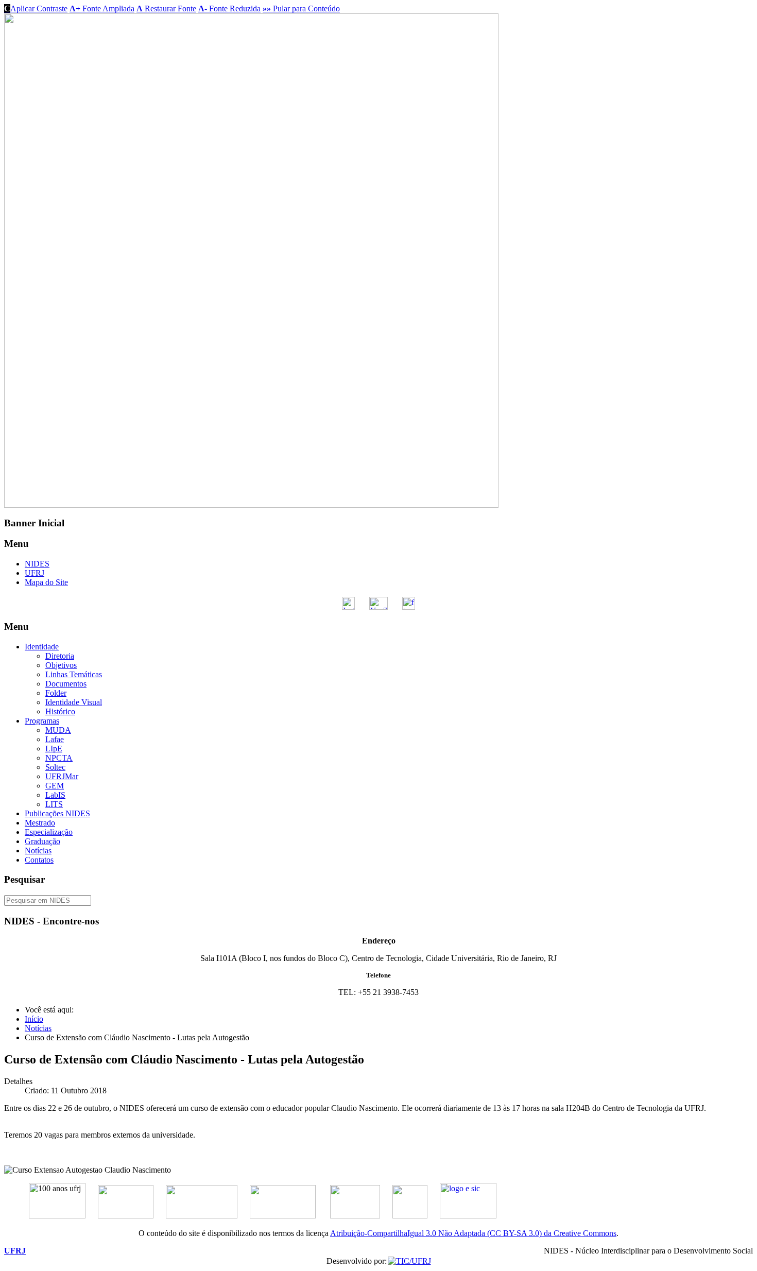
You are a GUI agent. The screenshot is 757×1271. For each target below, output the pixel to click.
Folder (55, 693)
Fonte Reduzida (229, 8)
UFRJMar (61, 776)
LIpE (53, 748)
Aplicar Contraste (35, 8)
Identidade (42, 646)
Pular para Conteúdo (301, 8)
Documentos (66, 683)
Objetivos (61, 665)
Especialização (49, 832)
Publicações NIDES (57, 813)
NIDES (37, 563)
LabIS (55, 795)
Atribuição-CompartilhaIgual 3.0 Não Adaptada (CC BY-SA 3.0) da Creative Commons (473, 1233)
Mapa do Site (46, 582)
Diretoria (59, 655)
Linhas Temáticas (73, 674)
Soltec (55, 767)
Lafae (54, 739)
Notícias (38, 850)
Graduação (42, 841)
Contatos (39, 859)
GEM (54, 785)
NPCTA (59, 757)
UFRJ (34, 573)
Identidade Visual (73, 702)
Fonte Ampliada (102, 8)
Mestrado (40, 822)
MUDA (58, 730)
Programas (42, 720)
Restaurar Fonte (166, 8)
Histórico (60, 711)
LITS (54, 804)
